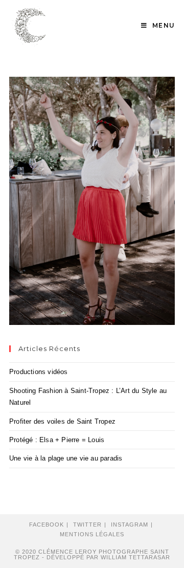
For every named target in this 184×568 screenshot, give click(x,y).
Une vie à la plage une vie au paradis (65, 458)
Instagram (129, 524)
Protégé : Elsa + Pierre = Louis (56, 440)
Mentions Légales (92, 534)
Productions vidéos (38, 372)
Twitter (87, 524)
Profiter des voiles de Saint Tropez (62, 421)
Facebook (46, 524)
